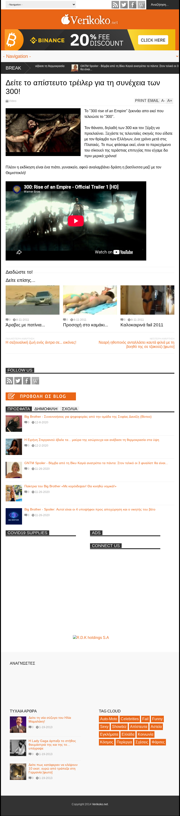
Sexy (104, 727)
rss (115, 4)
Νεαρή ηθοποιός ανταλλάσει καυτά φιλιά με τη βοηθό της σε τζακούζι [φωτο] (136, 344)
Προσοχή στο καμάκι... (85, 324)
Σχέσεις (141, 742)
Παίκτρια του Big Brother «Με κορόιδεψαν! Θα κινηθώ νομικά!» (70, 486)
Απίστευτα (138, 727)
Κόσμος (106, 742)
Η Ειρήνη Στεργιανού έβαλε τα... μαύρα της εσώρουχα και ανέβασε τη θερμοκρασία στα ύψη (91, 440)
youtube (141, 4)
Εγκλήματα (109, 734)
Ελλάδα (128, 734)
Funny (157, 719)
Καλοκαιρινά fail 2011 (141, 324)
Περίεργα (124, 742)
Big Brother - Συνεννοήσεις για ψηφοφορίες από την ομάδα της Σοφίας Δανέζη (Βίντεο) (88, 416)
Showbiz (119, 727)
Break (13, 68)
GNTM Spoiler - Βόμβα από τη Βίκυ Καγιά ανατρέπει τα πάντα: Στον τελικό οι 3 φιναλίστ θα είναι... (96, 463)
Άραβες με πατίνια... (25, 324)
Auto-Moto (108, 719)
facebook (132, 4)
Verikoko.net (100, 804)
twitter (124, 4)
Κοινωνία (145, 734)
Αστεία (156, 727)
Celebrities (130, 719)
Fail (145, 719)
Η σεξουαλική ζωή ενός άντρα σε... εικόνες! (41, 342)
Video (12, 101)
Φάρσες (158, 742)
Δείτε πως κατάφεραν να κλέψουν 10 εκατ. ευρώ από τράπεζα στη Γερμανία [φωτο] (53, 768)
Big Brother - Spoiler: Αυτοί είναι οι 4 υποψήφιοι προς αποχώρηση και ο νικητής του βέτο (89, 509)
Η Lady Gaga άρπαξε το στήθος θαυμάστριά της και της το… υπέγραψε (52, 744)
